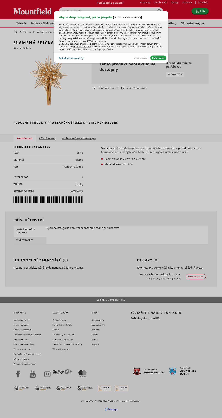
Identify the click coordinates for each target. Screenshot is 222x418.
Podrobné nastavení (69, 57)
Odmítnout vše (140, 57)
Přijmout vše (158, 57)
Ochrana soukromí (82, 46)
